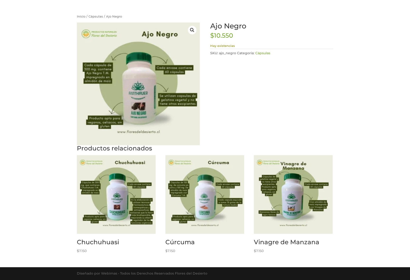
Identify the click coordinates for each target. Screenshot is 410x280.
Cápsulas (96, 16)
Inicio (81, 16)
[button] (192, 30)
